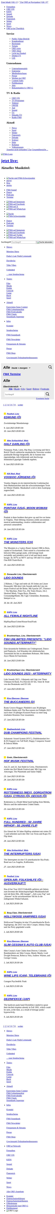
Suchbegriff (6, 242)
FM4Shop (10, 353)
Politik (9, 288)
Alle (11, 389)
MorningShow (12, 251)
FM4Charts (11, 314)
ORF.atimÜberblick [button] (15, 28)
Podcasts (10, 195)
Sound (9, 14)
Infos (8, 321)
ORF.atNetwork (13, 1146)
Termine (9, 197)
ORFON (10, 9)
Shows (9, 247)
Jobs (13, 85)
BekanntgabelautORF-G (17, 1206)
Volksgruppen (17, 147)
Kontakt (9, 326)
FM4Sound (11, 190)
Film (8, 283)
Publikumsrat (17, 83)
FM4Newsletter (13, 339)
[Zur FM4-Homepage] (7, 154)
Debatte (9, 16)
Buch (8, 295)
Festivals (45, 389)
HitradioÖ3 (17, 115)
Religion (15, 145)
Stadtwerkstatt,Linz (16, 729)
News (8, 26)
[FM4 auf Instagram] (15, 202)
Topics (9, 279)
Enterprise (16, 71)
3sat (13, 108)
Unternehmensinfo (19, 68)
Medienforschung (19, 73)
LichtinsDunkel (19, 53)
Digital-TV (16, 56)
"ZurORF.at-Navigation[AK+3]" (33, 2)
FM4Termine (12, 374)
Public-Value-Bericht (20, 39)
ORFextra (16, 48)
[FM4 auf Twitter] (14, 235)
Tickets (15, 46)
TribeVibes (11, 265)
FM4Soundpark (13, 335)
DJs (23, 389)
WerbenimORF (19, 78)
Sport (8, 24)
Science (15, 140)
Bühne (36, 389)
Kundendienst (17, 41)
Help (14, 142)
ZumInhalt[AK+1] (9, 2)
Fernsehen (10, 7)
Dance (9, 192)
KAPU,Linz (12, 504)
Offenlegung (11, 1203)
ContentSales (17, 80)
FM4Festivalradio (14, 312)
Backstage (16, 43)
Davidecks (10, 261)
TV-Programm (18, 100)
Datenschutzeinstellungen (17, 1201)
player (9, 180)
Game (8, 293)
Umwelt (9, 291)
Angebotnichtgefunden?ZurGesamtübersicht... (27, 149)
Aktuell (9, 302)
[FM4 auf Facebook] (15, 204)
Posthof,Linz (13, 414)
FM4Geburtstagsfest (15, 309)
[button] (20, 178)
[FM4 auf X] (12, 206)
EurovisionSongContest (17, 307)
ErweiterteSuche (42, 399)
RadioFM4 (16, 117)
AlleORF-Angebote (15, 1191)
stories (9, 185)
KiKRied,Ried (13, 474)
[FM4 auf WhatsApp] (15, 209)
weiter (20, 405)
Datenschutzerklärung (15, 1198)
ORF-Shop (16, 51)
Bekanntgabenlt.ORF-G (22, 88)
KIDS (8, 11)
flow (8, 183)
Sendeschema (12, 330)
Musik (9, 286)
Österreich (10, 19)
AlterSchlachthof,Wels (17, 441)
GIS (13, 58)
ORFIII (15, 105)
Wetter (9, 21)
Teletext (15, 103)
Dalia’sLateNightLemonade (18, 256)
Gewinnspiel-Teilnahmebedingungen (22, 358)
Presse (14, 76)
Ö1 (13, 112)
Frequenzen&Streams (16, 344)
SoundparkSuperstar (15, 317)
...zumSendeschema (15, 274)
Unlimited (10, 270)
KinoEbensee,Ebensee (18, 698)
